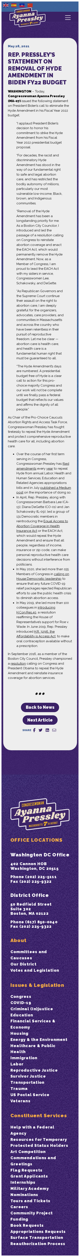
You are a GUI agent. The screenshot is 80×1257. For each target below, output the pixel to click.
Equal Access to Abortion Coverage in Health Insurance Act (42, 526)
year (49, 468)
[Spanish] (14, 5)
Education (21, 1015)
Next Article (40, 720)
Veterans (20, 1101)
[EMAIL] (54, 730)
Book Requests (27, 1225)
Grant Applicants (29, 1176)
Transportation (27, 1082)
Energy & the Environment (38, 1039)
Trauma (19, 1088)
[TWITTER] (40, 730)
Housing (19, 1033)
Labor (16, 1064)
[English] (6, 5)
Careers (19, 1207)
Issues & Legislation (37, 985)
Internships (23, 1182)
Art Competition (28, 1151)
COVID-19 (20, 1002)
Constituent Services (38, 1115)
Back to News (40, 707)
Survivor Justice (28, 1076)
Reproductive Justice (34, 1070)
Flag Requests (26, 1170)
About (18, 940)
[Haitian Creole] (22, 5)
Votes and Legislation (34, 970)
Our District (23, 964)
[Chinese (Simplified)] (30, 5)
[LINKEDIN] (47, 730)
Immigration (24, 1058)
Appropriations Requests (38, 1231)
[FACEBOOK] (34, 730)
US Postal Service (29, 1094)
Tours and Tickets (30, 1201)
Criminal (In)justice (31, 1009)
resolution (18, 663)
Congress (20, 996)
